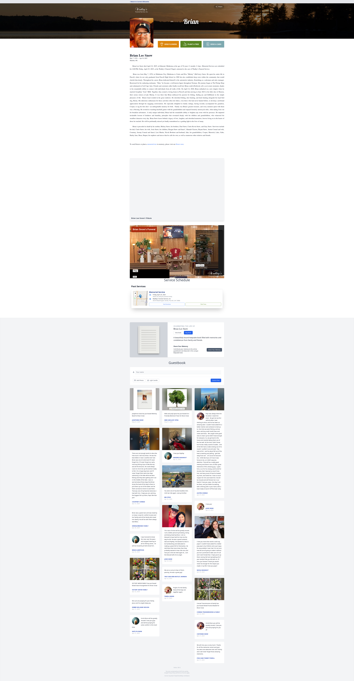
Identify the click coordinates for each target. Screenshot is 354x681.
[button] (140, 296)
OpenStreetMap (179, 676)
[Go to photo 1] (144, 448)
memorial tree (152, 144)
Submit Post (216, 380)
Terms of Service (182, 673)
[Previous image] (132, 439)
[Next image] (157, 439)
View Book (178, 332)
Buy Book (188, 332)
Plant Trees (203, 304)
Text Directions (167, 304)
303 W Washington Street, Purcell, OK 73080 (166, 300)
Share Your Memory (214, 350)
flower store (180, 144)
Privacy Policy (171, 673)
